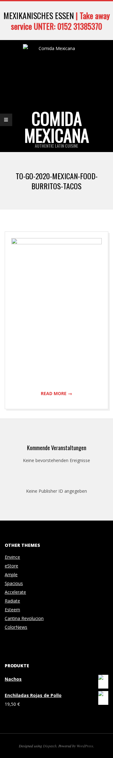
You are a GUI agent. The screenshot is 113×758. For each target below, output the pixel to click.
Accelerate (15, 592)
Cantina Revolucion (24, 618)
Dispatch (49, 745)
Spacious (14, 583)
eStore (11, 566)
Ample (11, 574)
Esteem (12, 610)
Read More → (56, 393)
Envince (12, 557)
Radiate (12, 601)
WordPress (85, 745)
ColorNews (16, 627)
